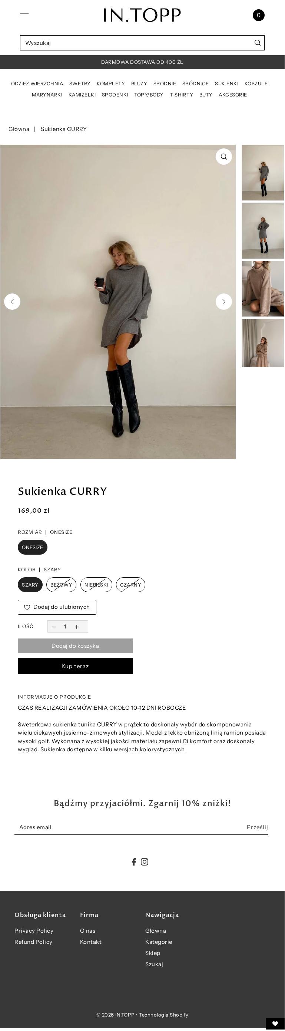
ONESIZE (32, 547)
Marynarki (47, 95)
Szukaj (154, 964)
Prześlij (257, 827)
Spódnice (195, 83)
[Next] (224, 301)
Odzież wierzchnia (37, 83)
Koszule (256, 83)
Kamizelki (82, 95)
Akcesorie (233, 95)
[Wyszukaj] (257, 43)
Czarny (130, 585)
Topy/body (149, 95)
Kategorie (158, 941)
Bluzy (139, 83)
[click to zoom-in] (224, 156)
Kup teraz (75, 666)
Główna (19, 128)
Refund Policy (33, 941)
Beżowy (61, 585)
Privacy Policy (33, 930)
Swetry (80, 83)
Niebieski (96, 585)
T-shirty (181, 95)
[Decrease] (53, 626)
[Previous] (12, 301)
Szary (30, 585)
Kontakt (91, 941)
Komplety (111, 83)
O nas (88, 930)
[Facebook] (134, 861)
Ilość (26, 626)
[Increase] (77, 626)
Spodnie (164, 83)
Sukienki (226, 83)
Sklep (152, 952)
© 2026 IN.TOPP (115, 1015)
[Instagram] (144, 861)
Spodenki (115, 95)
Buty (206, 95)
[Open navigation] (24, 15)
